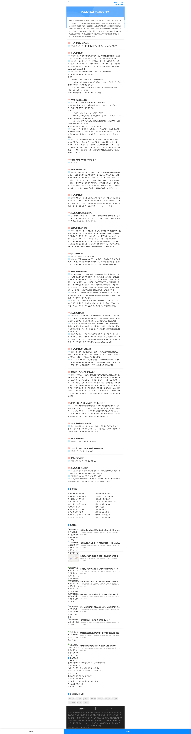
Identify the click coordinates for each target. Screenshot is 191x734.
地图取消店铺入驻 (74, 507)
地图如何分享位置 (74, 665)
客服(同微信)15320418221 (118, 3)
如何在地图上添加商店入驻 (104, 496)
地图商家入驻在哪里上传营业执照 (79, 515)
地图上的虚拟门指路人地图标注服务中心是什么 (83, 668)
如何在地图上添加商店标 (76, 499)
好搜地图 (109, 715)
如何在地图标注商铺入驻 (76, 493)
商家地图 (100, 699)
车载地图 (83, 715)
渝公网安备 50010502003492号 (78, 727)
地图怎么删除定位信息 (103, 493)
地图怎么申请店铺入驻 (103, 517)
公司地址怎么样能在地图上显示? (106, 501)
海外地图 (78, 699)
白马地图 (114, 699)
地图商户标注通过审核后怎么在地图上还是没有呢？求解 (86, 663)
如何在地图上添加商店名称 (77, 496)
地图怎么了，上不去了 (75, 686)
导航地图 (89, 715)
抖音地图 (85, 699)
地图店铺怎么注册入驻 (75, 517)
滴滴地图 (93, 699)
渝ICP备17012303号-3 (95, 726)
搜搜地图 (102, 715)
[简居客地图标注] (75, 3)
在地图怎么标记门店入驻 (76, 509)
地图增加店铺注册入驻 (103, 515)
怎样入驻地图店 (101, 509)
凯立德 (79, 702)
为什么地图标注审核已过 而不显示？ (80, 676)
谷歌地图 (107, 699)
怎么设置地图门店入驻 (75, 512)
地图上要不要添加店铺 (103, 499)
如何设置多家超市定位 (75, 684)
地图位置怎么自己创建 (75, 678)
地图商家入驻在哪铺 (102, 512)
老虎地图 (115, 715)
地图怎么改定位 (73, 673)
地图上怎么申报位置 (75, 501)
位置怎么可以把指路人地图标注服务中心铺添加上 (84, 671)
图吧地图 (71, 699)
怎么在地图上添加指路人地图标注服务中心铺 (83, 681)
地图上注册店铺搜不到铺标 (77, 504)
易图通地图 (72, 702)
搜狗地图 (85, 702)
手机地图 (96, 715)
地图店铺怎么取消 (101, 507)
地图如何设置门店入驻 (103, 504)
